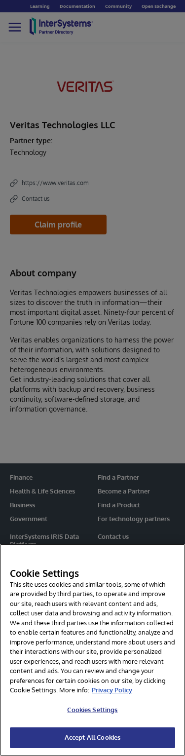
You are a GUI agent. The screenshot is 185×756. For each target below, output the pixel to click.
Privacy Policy (112, 690)
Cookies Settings (92, 710)
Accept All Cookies (92, 737)
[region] (92, 650)
